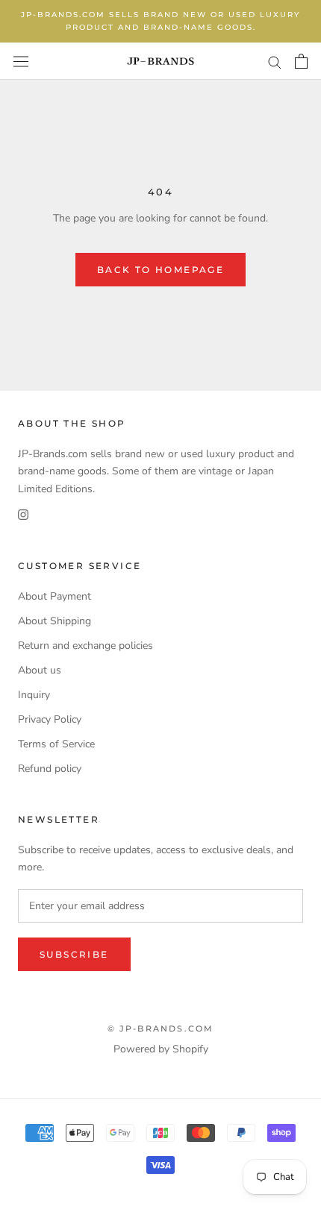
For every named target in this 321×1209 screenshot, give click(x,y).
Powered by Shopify (160, 1049)
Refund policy (49, 768)
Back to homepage (160, 269)
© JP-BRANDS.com (160, 1028)
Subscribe (74, 954)
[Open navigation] (20, 60)
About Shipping (54, 621)
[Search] (274, 61)
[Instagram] (23, 514)
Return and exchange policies (85, 645)
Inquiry (34, 695)
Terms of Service (56, 744)
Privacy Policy (49, 719)
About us (39, 670)
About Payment (54, 596)
